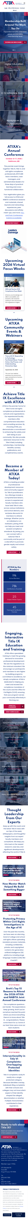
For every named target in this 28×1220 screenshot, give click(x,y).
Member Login (6, 1164)
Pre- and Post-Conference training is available (14, 215)
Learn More (11, 308)
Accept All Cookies (18, 1215)
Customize (7, 1215)
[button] (1, 32)
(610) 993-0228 (5, 1182)
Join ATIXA (12, 552)
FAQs (13, 1164)
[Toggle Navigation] (24, 3)
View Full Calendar (12, 706)
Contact (22, 8)
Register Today (12, 223)
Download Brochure (13, 42)
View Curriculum (12, 712)
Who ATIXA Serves (13, 8)
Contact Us (7, 1137)
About (15, 10)
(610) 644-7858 (5, 1177)
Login (5, 8)
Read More (12, 857)
